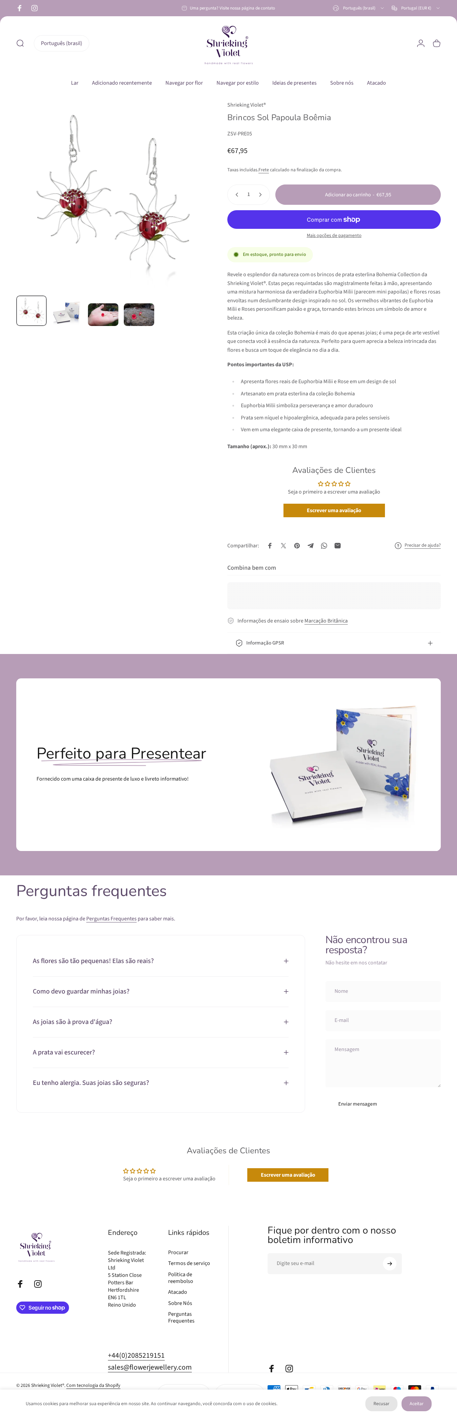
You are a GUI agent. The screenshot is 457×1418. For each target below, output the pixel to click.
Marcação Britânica (326, 621)
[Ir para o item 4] (139, 314)
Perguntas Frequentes (111, 918)
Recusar (381, 1403)
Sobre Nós (180, 1303)
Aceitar (417, 1403)
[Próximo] (187, 207)
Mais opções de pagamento (334, 236)
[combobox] (359, 8)
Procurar (178, 1252)
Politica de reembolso (180, 1278)
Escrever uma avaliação (334, 510)
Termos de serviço (189, 1263)
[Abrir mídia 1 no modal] (110, 195)
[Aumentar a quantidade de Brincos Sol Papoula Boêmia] (262, 194)
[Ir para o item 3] (103, 314)
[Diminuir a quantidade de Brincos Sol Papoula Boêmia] (235, 194)
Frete (263, 170)
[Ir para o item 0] (31, 311)
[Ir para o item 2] (67, 312)
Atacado (177, 1292)
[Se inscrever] (389, 1263)
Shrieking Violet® (246, 105)
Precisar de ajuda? (423, 546)
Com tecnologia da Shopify (93, 1385)
